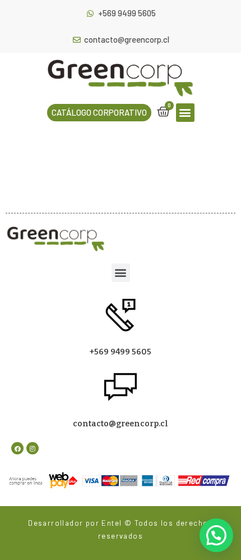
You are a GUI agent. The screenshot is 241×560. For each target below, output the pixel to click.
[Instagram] (32, 448)
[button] (99, 112)
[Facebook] (17, 448)
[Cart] (163, 111)
